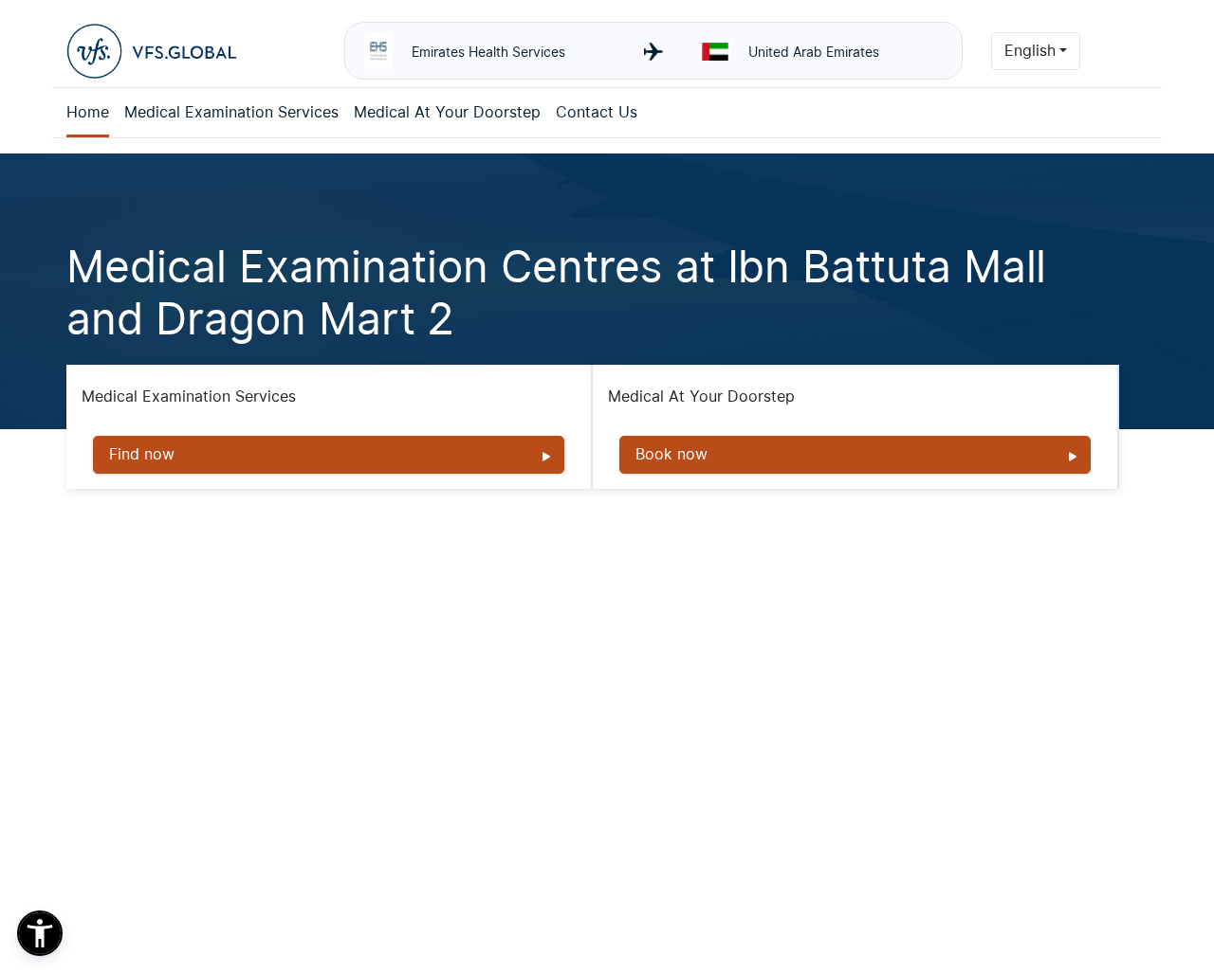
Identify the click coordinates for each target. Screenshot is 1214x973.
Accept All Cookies (583, 902)
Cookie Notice (488, 855)
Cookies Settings (126, 902)
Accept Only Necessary (418, 902)
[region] (347, 866)
